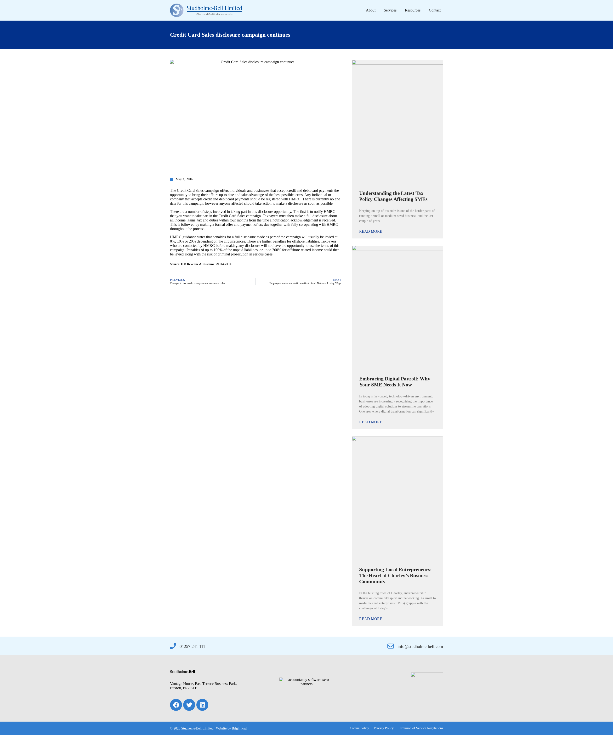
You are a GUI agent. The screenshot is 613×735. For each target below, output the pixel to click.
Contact (435, 10)
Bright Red (239, 728)
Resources (412, 10)
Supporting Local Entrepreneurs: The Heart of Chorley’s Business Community (395, 575)
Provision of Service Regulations (420, 728)
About (370, 10)
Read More (370, 231)
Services (390, 10)
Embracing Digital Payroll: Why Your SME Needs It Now (394, 382)
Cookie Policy (359, 728)
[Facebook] (176, 705)
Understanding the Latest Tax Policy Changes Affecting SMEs (393, 196)
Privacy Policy (384, 728)
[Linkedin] (202, 705)
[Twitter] (189, 705)
